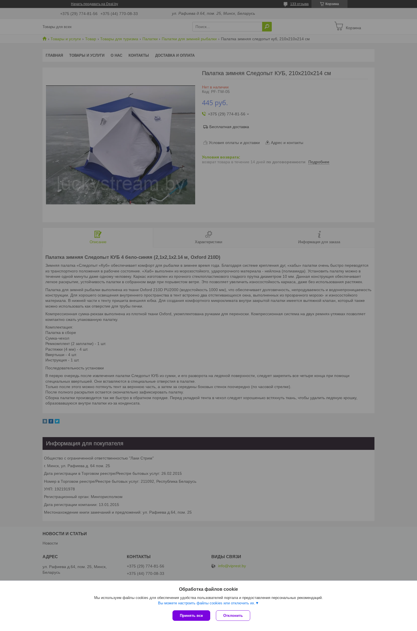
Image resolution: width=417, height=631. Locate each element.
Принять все (191, 615)
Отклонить (233, 615)
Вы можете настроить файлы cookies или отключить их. (206, 603)
